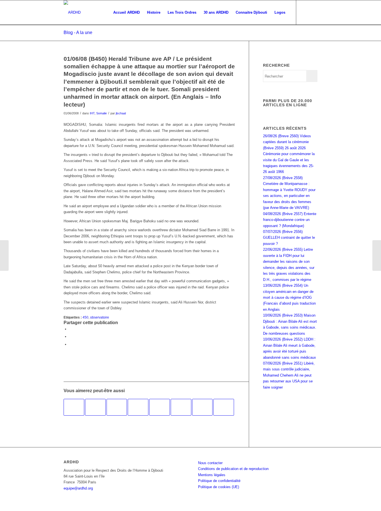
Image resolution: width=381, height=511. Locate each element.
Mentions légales (211, 475)
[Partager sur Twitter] (70, 336)
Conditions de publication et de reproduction (233, 469)
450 (85, 317)
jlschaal (121, 113)
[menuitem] (126, 12)
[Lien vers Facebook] (305, 12)
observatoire (99, 317)
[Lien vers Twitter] (313, 12)
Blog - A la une (78, 32)
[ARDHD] (72, 12)
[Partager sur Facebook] (70, 329)
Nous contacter (210, 463)
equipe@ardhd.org (78, 488)
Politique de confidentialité (219, 481)
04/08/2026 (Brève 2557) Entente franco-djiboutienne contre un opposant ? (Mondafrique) (289, 220)
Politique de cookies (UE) (218, 487)
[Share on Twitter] (70, 344)
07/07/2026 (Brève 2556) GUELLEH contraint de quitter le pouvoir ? (289, 238)
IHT (92, 113)
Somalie (101, 113)
